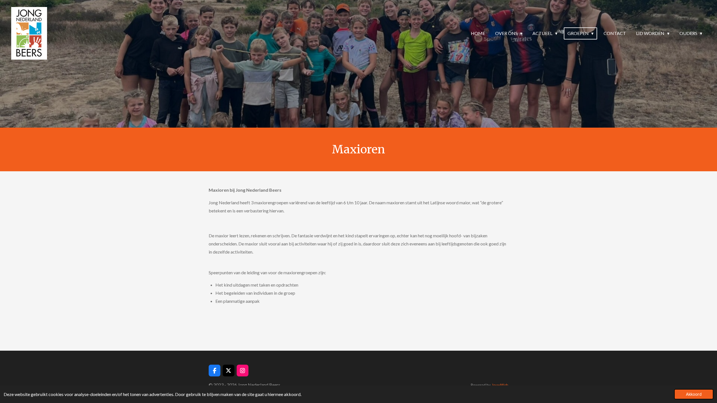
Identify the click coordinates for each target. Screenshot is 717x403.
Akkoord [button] (694, 394)
